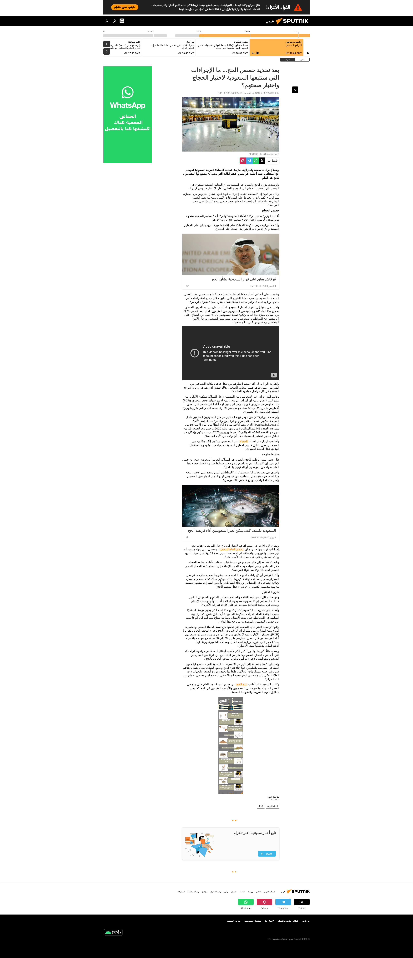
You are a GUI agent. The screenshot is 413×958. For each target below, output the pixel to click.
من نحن (306, 921)
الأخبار (260, 806)
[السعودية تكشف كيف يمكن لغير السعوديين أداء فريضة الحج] (230, 506)
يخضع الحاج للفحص (231, 549)
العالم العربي (272, 806)
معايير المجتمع (234, 921)
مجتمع (204, 892)
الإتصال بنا (269, 921)
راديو (226, 892)
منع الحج (241, 684)
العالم (258, 892)
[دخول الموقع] (114, 21)
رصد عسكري (215, 892)
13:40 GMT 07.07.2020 (267, 93)
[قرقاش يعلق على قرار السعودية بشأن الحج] (230, 254)
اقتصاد (242, 892)
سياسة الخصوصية (252, 921)
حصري (234, 892)
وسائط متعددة (193, 892)
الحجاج (243, 441)
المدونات (181, 892)
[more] (187, 285)
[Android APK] (113, 932)
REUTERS (253, 154)
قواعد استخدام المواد (288, 921)
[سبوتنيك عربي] (293, 25)
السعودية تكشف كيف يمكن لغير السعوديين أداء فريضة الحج (232, 531)
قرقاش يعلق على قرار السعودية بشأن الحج (244, 279)
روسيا (250, 892)
